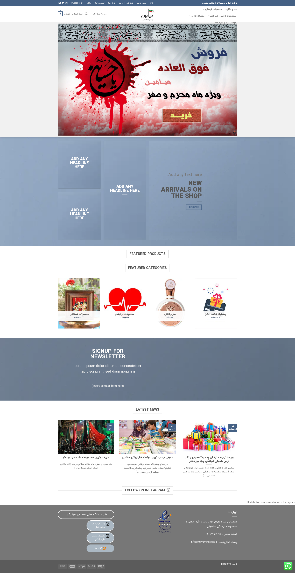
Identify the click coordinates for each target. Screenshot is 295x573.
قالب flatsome (229, 564)
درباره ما (111, 3)
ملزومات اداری (198, 16)
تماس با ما (99, 3)
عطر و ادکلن (231, 9)
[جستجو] (86, 14)
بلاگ (89, 3)
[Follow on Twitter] (63, 3)
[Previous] (236, 304)
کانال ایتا (98, 548)
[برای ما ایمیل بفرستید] (60, 3)
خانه (151, 3)
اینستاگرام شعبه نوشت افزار (98, 525)
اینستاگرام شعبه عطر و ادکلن (98, 537)
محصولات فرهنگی (213, 9)
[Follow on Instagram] (66, 3)
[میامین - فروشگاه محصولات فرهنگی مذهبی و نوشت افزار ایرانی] (147, 14)
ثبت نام (130, 3)
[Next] (58, 304)
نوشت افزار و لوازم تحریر (224, 22)
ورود (121, 3)
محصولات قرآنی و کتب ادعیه (222, 16)
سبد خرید (141, 3)
